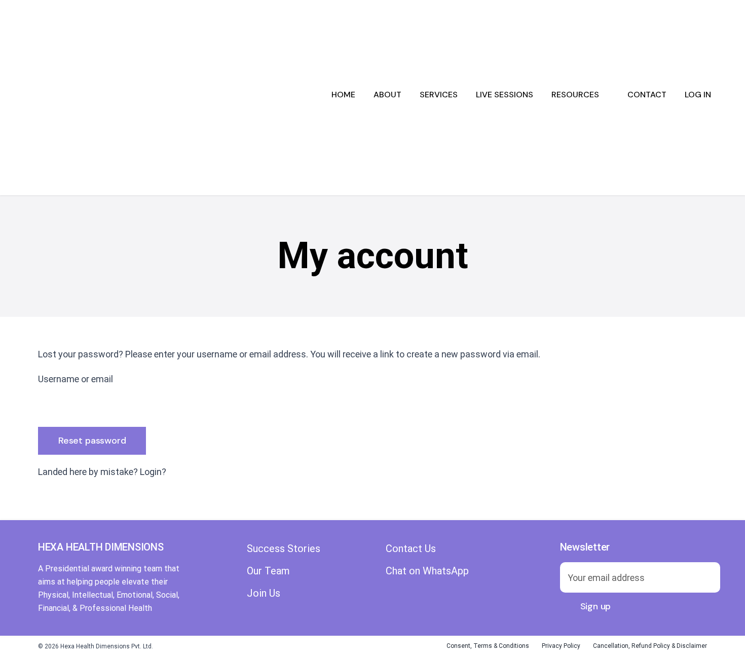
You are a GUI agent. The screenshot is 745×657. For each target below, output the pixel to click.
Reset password (92, 440)
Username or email (75, 379)
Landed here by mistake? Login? (102, 471)
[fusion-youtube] (444, 584)
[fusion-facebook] (390, 584)
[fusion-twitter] (408, 584)
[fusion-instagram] (426, 584)
